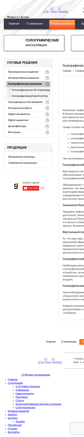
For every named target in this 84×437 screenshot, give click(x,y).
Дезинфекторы (17, 126)
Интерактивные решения (23, 78)
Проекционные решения (23, 72)
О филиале (22, 390)
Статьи (20, 400)
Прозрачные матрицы (21, 156)
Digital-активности (19, 114)
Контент (13, 418)
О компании (35, 23)
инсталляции (42, 43)
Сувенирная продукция (22, 163)
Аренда (12, 414)
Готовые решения (62, 23)
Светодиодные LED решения (25, 102)
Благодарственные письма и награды (38, 404)
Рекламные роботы (20, 108)
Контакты (14, 432)
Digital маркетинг (18, 120)
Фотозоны (14, 132)
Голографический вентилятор (30, 96)
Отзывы (12, 428)
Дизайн (20, 421)
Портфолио (15, 425)
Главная (14, 23)
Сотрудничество (25, 407)
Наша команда (25, 393)
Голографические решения (25, 84)
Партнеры (22, 397)
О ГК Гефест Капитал (28, 386)
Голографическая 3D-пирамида (31, 90)
